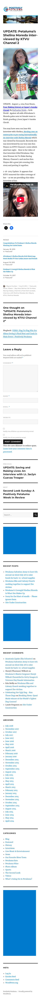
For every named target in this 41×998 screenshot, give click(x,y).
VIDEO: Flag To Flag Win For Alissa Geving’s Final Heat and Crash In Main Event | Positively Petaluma (20, 333)
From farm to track (28, 291)
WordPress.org (11, 983)
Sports (8, 870)
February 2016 (11, 753)
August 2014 (10, 809)
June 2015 (9, 778)
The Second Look (12, 873)
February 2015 (11, 790)
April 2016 (9, 747)
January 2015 (11, 793)
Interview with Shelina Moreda (14, 293)
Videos (10, 288)
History (8, 845)
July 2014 (9, 812)
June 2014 (9, 815)
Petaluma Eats (11, 860)
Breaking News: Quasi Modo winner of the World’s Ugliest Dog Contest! (21, 698)
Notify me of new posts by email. (14, 437)
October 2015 (11, 766)
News (5, 288)
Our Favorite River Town (15, 857)
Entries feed (10, 976)
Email (6, 407)
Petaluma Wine (11, 863)
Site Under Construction (15, 602)
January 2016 (11, 756)
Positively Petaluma (10, 991)
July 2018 (9, 726)
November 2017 (12, 729)
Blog (7, 839)
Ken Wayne (30, 293)
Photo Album (11, 867)
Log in (8, 973)
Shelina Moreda (13, 295)
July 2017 (9, 735)
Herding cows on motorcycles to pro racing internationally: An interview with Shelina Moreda (20, 134)
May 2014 (9, 818)
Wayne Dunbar (11, 286)
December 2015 (12, 759)
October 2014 (11, 802)
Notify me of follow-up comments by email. (18, 431)
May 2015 (9, 781)
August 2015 (10, 772)
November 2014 (12, 799)
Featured (33, 286)
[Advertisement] (20, 540)
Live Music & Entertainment (17, 851)
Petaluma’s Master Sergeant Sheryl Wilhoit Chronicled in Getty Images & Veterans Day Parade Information (21, 677)
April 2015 (9, 784)
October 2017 (11, 732)
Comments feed (12, 979)
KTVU (5, 295)
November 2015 (12, 763)
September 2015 (12, 769)
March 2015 (10, 787)
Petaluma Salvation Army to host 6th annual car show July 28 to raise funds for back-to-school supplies (21, 575)
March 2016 (10, 750)
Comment (8, 363)
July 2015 (9, 775)
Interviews (10, 848)
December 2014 (12, 796)
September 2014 (12, 806)
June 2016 (9, 741)
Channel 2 (17, 291)
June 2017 (9, 738)
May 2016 (9, 744)
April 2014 (9, 821)
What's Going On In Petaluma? (18, 879)
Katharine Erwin (19, 110)
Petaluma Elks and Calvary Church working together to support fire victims (20, 584)
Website (7, 417)
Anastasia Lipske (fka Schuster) (19, 659)
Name (6, 396)
